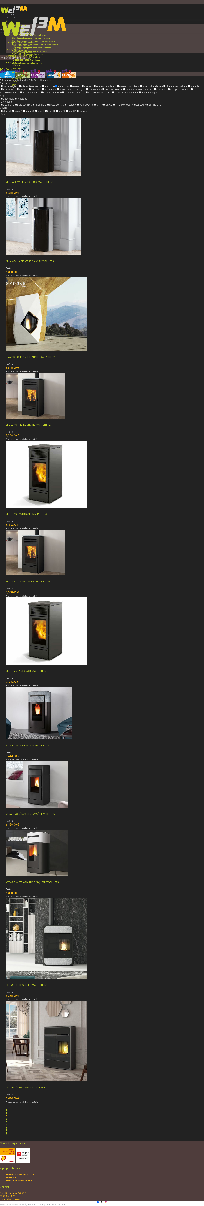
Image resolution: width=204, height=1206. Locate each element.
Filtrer (3, 114)
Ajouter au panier (14, 196)
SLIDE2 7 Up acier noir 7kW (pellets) (26, 514)
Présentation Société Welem (20, 1174)
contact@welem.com (10, 1199)
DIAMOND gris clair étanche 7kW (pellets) (30, 357)
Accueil (4, 77)
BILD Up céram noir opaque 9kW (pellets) (30, 1087)
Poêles (31, 77)
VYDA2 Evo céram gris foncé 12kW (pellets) (31, 813)
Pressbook (11, 1177)
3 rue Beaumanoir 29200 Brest (15, 1193)
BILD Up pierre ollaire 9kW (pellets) (26, 985)
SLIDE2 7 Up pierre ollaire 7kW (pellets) (28, 424)
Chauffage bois (18, 77)
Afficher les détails (30, 196)
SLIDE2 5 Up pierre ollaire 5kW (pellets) (28, 581)
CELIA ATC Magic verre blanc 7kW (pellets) (30, 261)
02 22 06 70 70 (7, 1196)
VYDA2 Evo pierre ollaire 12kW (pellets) (28, 745)
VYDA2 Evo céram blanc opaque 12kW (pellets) (32, 882)
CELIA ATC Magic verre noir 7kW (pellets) (29, 182)
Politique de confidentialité (19, 1180)
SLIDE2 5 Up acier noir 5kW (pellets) (26, 670)
